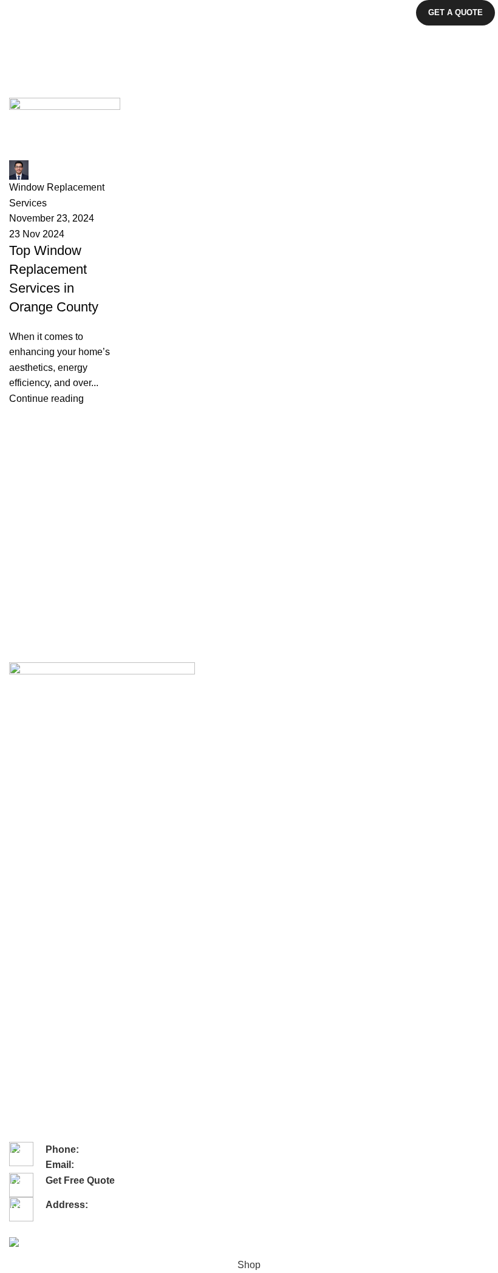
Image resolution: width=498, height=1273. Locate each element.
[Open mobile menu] (14, 13)
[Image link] (102, 673)
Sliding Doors (34, 862)
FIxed (20, 997)
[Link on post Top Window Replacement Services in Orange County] (249, 252)
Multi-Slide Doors (42, 883)
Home (19, 90)
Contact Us (30, 748)
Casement (29, 1038)
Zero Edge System (45, 1100)
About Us (26, 727)
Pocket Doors (35, 924)
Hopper (23, 1059)
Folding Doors (36, 841)
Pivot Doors (31, 903)
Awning (23, 1017)
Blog (17, 769)
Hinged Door (33, 945)
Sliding (22, 1080)
